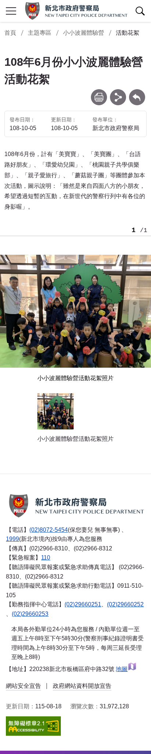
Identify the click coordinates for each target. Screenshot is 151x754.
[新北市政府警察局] (75, 11)
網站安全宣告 (23, 686)
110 (45, 557)
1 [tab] (134, 230)
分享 (118, 92)
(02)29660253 (30, 614)
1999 (12, 539)
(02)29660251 (83, 604)
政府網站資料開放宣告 (82, 686)
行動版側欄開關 (11, 10)
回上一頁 (137, 92)
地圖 (122, 669)
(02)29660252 (125, 604)
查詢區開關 (140, 10)
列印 (99, 92)
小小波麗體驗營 (83, 33)
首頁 (10, 33)
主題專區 (39, 33)
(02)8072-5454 (48, 530)
